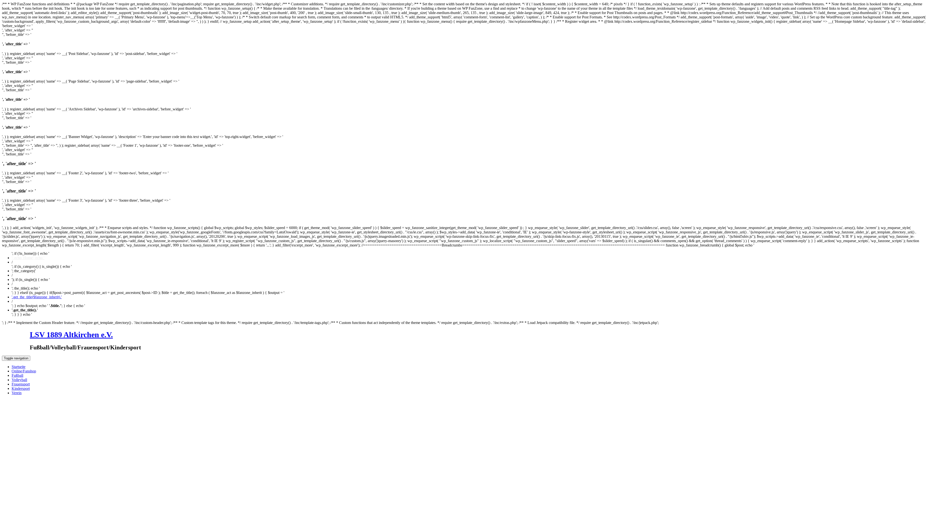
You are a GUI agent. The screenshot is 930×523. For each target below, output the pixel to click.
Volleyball (19, 380)
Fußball (17, 375)
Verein (17, 393)
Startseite (18, 367)
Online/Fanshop (24, 371)
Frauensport (21, 384)
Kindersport (21, 388)
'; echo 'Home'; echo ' (28, 258)
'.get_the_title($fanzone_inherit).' (37, 297)
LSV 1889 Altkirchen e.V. (71, 334)
